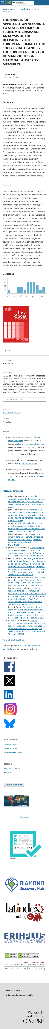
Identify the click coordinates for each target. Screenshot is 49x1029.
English (7, 772)
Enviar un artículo (14, 784)
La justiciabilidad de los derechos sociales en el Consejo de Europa (25, 526)
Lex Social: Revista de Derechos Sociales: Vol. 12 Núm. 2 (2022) (26, 616)
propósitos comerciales (28, 463)
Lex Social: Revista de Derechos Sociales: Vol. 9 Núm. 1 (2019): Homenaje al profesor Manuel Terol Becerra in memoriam (27, 570)
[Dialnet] (24, 969)
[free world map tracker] (16, 806)
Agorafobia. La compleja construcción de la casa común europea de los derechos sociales (26, 512)
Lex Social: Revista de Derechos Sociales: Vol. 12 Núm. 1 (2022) (26, 631)
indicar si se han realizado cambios (30, 444)
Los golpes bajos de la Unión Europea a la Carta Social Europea (26, 580)
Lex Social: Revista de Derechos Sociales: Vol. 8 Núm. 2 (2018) (26, 554)
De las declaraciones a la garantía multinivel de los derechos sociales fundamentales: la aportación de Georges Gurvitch (26, 624)
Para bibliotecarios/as (13, 752)
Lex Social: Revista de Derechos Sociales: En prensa (26, 504)
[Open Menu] (2, 2)
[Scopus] (24, 817)
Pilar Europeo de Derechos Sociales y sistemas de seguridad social (26, 550)
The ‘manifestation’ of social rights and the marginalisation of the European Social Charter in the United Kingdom (26, 611)
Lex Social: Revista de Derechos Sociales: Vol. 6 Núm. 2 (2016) (26, 530)
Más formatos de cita (13, 399)
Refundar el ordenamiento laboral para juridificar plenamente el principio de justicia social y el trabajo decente (27, 592)
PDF (8, 351)
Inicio (5, 9)
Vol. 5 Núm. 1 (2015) (29, 9)
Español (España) (12, 768)
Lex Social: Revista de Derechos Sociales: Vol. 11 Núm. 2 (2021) (25, 542)
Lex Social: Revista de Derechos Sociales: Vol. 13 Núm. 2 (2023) (26, 584)
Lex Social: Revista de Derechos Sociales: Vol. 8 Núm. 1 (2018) (26, 518)
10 (18, 639)
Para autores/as (10, 748)
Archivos (13, 9)
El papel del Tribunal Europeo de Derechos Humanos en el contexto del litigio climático (26, 499)
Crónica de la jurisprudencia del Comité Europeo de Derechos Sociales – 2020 (25, 537)
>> (23, 639)
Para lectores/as (10, 744)
